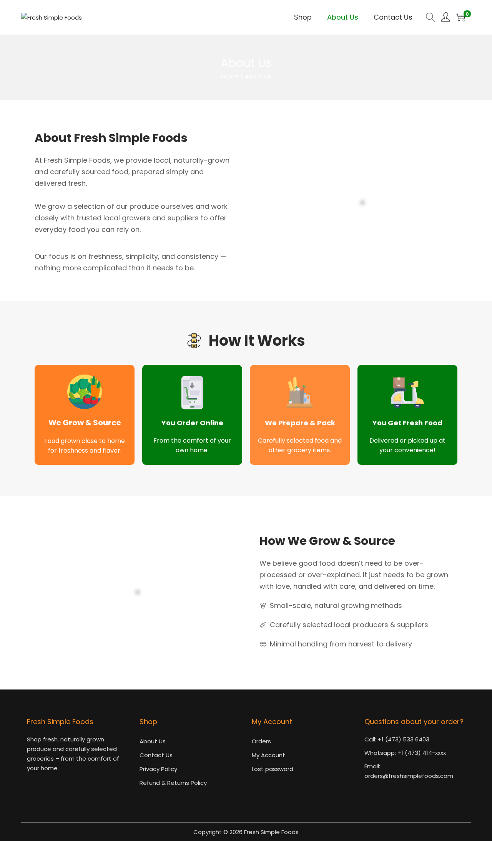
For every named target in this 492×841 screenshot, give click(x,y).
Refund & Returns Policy (173, 783)
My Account (268, 755)
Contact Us (156, 755)
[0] (460, 17)
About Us (153, 741)
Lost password (272, 769)
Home (229, 76)
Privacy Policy (158, 769)
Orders (261, 741)
